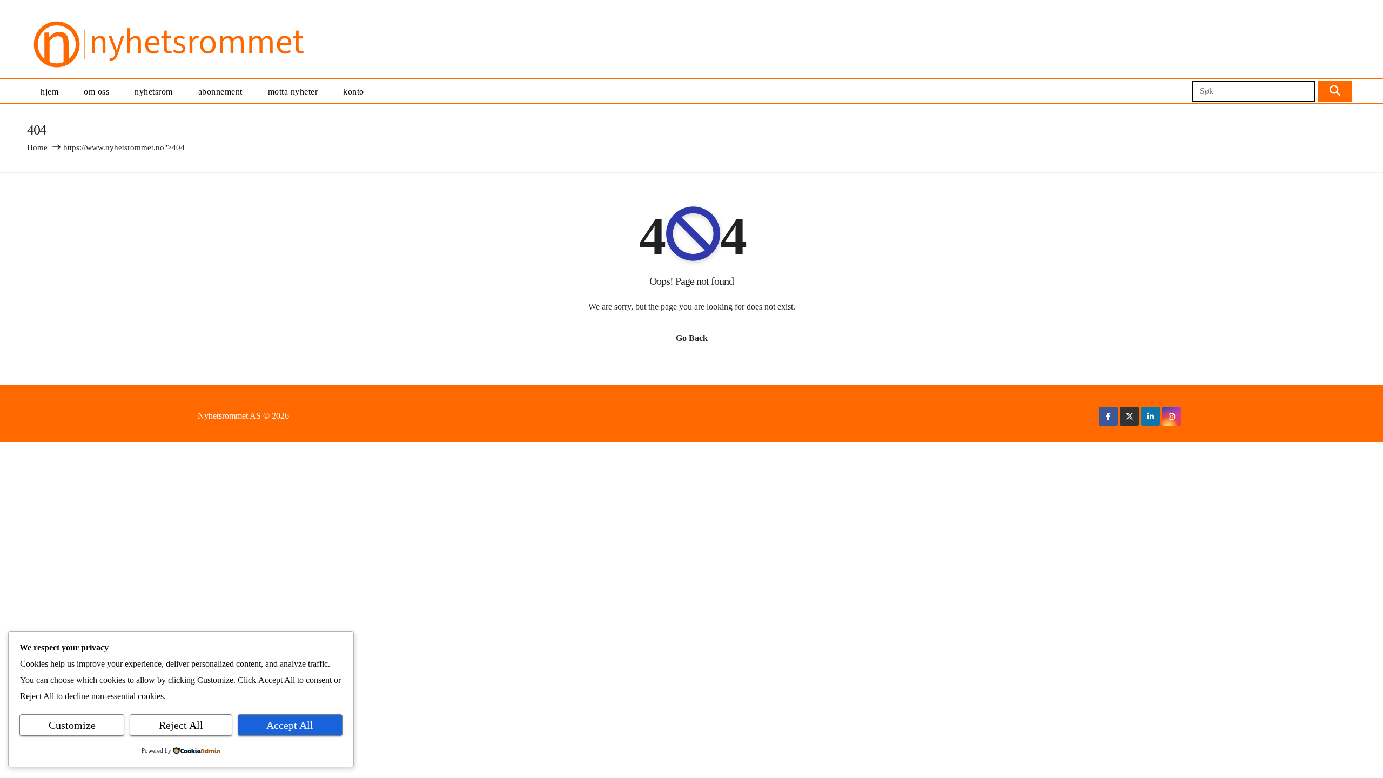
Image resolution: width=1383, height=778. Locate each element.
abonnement (220, 91)
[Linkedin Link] (1150, 416)
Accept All (289, 725)
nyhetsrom (154, 91)
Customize (72, 725)
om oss (96, 91)
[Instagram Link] (1171, 416)
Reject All (181, 725)
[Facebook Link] (1108, 416)
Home (37, 147)
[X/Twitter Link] (1130, 416)
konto (353, 91)
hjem (49, 91)
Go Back (692, 338)
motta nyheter (293, 91)
